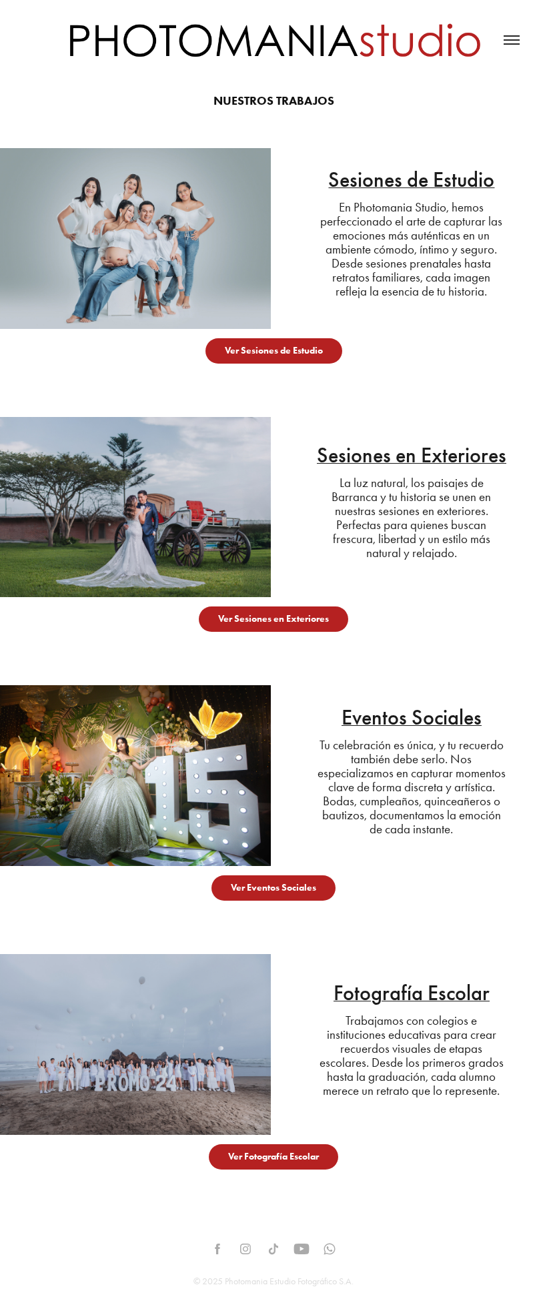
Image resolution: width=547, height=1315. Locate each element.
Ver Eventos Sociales (273, 887)
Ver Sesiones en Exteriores (273, 618)
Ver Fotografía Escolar (273, 1156)
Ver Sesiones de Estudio (274, 350)
